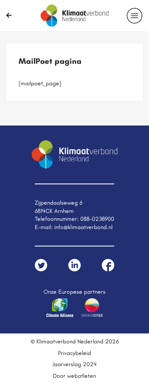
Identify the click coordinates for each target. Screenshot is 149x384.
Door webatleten (74, 375)
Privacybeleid (74, 353)
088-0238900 (97, 218)
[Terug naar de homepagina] (9, 15)
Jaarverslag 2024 (74, 364)
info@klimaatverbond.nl (83, 227)
